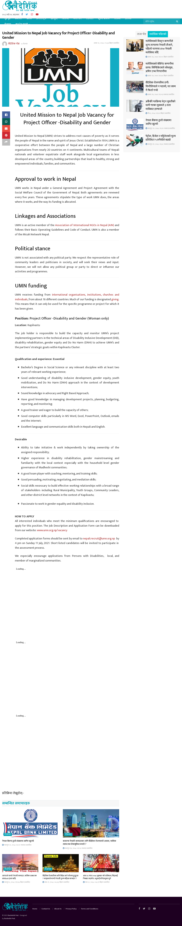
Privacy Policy (71, 908)
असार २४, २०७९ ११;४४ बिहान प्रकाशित (160, 75)
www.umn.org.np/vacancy (52, 530)
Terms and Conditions (89, 908)
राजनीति (89, 19)
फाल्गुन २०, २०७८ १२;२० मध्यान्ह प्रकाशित (17, 845)
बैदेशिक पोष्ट (14, 43)
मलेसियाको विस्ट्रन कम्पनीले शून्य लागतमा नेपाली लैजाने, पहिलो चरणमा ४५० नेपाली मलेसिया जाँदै (159, 47)
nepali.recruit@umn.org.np (99, 538)
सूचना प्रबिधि (103, 19)
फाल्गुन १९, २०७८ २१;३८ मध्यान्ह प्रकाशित (161, 144)
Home (34, 908)
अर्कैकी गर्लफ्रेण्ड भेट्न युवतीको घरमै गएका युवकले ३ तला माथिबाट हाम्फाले (160, 105)
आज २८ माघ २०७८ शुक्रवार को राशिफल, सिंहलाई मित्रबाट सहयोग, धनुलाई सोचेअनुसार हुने (100, 877)
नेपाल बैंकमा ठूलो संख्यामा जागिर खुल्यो (18, 841)
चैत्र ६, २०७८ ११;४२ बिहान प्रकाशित (158, 113)
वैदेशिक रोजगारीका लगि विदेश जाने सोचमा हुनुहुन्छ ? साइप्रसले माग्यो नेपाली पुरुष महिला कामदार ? (60, 877)
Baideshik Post (13, 915)
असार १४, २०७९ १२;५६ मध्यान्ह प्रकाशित (160, 94)
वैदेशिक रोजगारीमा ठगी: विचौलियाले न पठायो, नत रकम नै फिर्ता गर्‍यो (161, 86)
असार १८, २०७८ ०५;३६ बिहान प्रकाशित (106, 43)
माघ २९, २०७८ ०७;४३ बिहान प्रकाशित (56, 882)
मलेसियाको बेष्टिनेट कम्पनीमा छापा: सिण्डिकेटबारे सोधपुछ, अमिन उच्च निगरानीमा (160, 67)
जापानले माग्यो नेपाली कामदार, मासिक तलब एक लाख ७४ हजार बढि (19, 877)
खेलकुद (54, 19)
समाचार (18, 19)
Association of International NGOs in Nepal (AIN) (84, 225)
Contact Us (46, 908)
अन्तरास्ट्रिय (41, 19)
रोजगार (7, 24)
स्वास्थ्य (117, 19)
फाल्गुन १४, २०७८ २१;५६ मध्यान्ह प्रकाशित (78, 848)
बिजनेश (65, 19)
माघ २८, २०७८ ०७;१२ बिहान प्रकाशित (97, 882)
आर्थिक (128, 19)
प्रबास (29, 19)
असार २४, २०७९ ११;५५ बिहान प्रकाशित (160, 56)
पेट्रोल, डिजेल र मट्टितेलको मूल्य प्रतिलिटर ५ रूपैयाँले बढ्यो (161, 138)
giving (115, 299)
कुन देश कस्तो (21, 24)
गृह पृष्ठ (7, 19)
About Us (58, 908)
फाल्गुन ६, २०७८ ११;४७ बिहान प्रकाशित (17, 882)
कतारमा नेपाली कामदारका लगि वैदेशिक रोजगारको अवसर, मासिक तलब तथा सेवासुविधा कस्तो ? (89, 842)
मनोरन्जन (77, 19)
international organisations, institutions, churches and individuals (67, 297)
